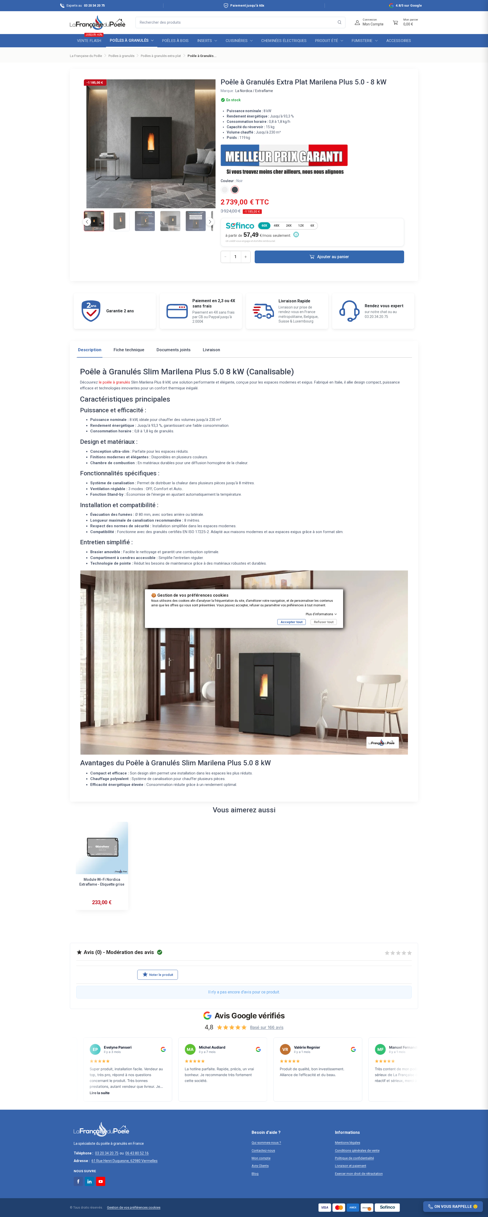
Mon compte (261, 1158)
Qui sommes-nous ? (266, 1143)
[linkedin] (89, 1181)
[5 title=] (409, 952)
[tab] (89, 351)
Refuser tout (323, 622)
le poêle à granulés (114, 382)
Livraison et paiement (350, 1166)
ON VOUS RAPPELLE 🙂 (456, 1206)
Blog (255, 1174)
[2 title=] (392, 952)
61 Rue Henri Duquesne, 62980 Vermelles (125, 1161)
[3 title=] (398, 952)
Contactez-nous (263, 1150)
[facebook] (78, 1181)
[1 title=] (387, 952)
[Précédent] (87, 222)
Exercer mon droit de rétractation (359, 1174)
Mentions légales (347, 1143)
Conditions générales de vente (357, 1150)
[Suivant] (210, 222)
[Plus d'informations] (296, 234)
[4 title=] (404, 952)
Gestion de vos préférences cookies (133, 1207)
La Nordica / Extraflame (254, 91)
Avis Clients (260, 1166)
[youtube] (100, 1181)
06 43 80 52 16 (137, 1153)
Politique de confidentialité (354, 1158)
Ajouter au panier (333, 256)
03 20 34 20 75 (106, 1153)
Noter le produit (157, 974)
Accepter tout (291, 622)
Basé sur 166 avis (266, 1027)
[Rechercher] (339, 22)
